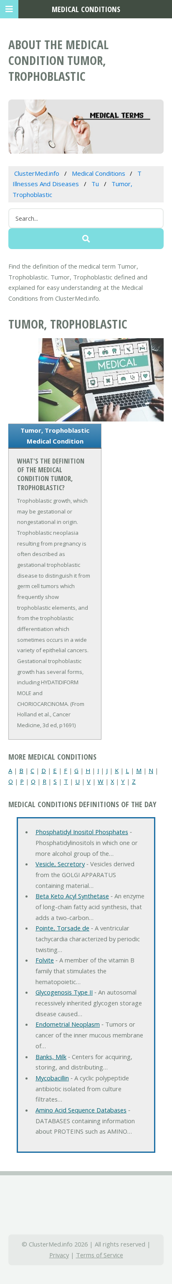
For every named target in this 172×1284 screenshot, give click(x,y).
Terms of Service (99, 1255)
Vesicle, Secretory (60, 864)
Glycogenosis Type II (64, 992)
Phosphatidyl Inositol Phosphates (81, 832)
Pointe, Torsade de (62, 928)
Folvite (44, 960)
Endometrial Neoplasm (67, 1024)
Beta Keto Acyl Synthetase (72, 896)
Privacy (59, 1255)
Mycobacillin (52, 1078)
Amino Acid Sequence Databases (80, 1110)
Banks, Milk (50, 1056)
